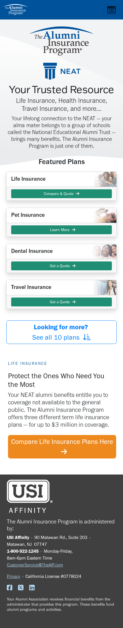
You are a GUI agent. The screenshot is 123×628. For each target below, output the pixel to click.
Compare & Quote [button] (60, 193)
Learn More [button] (60, 229)
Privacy (13, 576)
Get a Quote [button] (59, 265)
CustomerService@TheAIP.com (35, 565)
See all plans (61, 332)
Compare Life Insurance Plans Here (62, 446)
